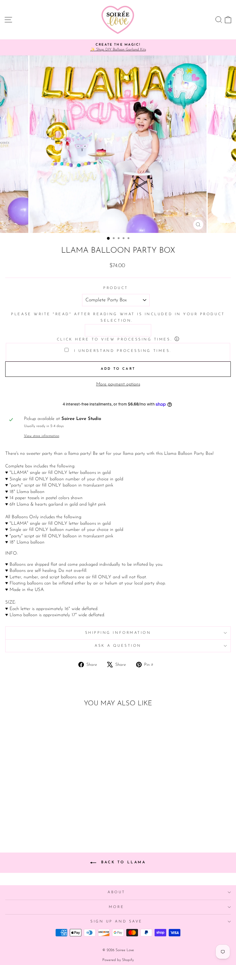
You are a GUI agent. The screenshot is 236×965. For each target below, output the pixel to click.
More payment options (118, 384)
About (116, 892)
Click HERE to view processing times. (114, 339)
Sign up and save (116, 921)
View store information (41, 436)
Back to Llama (122, 862)
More (116, 907)
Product (115, 288)
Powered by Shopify (118, 960)
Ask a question (118, 646)
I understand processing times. (121, 351)
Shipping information (118, 633)
